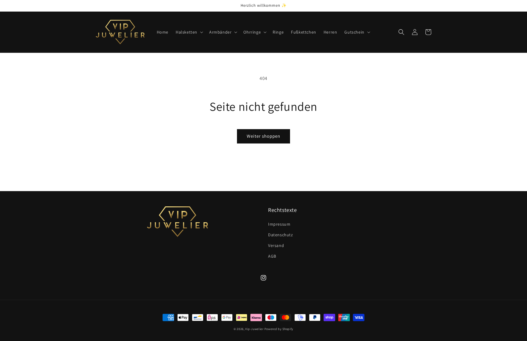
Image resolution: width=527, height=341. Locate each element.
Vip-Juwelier (254, 329)
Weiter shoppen (263, 136)
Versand (276, 245)
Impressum (279, 224)
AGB (272, 256)
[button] (189, 32)
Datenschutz (280, 235)
